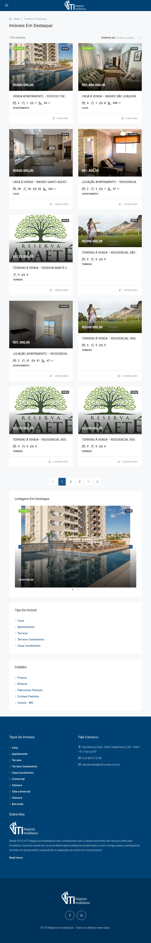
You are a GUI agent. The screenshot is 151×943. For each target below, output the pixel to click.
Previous (20, 547)
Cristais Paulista (28, 696)
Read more (16, 857)
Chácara (17, 785)
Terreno (22, 633)
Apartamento (26, 627)
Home (16, 19)
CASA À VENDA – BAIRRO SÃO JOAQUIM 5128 (112, 96)
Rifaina (22, 684)
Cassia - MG (25, 702)
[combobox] (129, 38)
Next (131, 547)
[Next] (88, 481)
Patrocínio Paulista (30, 690)
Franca (22, 677)
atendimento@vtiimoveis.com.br (101, 764)
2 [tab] (80, 591)
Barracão (17, 804)
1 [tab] (74, 591)
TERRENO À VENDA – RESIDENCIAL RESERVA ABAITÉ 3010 (52, 439)
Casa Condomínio (29, 645)
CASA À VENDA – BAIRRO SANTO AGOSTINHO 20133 (48, 182)
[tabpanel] (75, 547)
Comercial (18, 779)
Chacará (17, 797)
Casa (20, 620)
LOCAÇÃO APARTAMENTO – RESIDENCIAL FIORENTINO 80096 (54, 353)
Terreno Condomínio (30, 639)
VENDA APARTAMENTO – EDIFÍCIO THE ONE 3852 (46, 96)
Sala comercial (21, 791)
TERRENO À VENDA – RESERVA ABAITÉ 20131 (43, 268)
